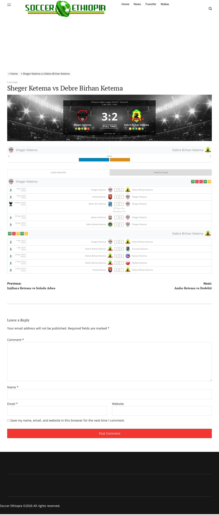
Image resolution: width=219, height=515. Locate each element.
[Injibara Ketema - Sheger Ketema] (109, 217)
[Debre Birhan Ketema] (137, 119)
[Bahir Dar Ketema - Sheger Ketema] (109, 207)
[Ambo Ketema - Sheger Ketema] (109, 197)
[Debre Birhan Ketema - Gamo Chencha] (109, 255)
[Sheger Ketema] (82, 119)
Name (12, 387)
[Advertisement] (109, 43)
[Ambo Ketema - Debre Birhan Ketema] (109, 269)
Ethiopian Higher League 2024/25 (105, 102)
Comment (15, 340)
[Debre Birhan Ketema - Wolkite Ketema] (109, 262)
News (137, 4)
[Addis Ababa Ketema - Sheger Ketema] (109, 224)
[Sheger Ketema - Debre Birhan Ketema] (109, 190)
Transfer (150, 4)
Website (118, 404)
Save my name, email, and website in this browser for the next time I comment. (67, 420)
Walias (165, 4)
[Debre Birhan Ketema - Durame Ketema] (109, 248)
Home (125, 4)
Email (12, 404)
